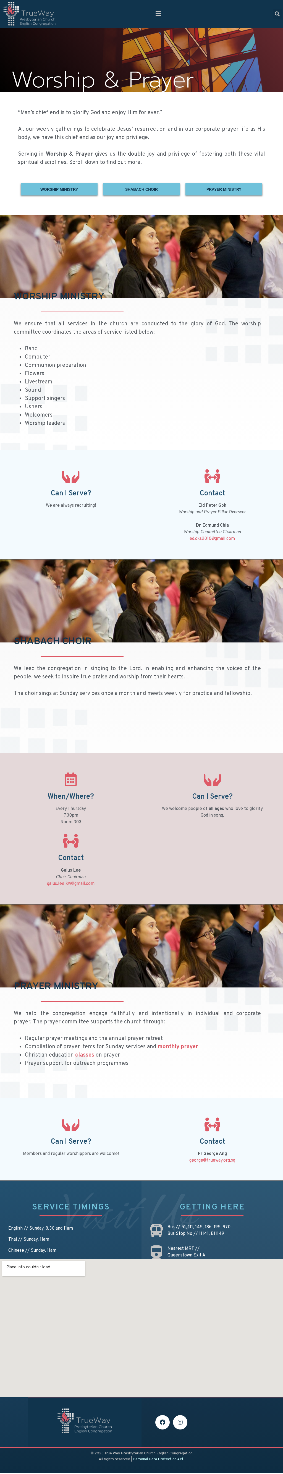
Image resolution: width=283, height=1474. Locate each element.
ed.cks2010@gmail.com (212, 539)
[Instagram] (180, 1422)
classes (84, 1055)
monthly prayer (178, 1046)
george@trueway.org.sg (212, 1160)
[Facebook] (162, 1422)
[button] (158, 14)
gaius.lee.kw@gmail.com (71, 884)
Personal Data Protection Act (158, 1459)
